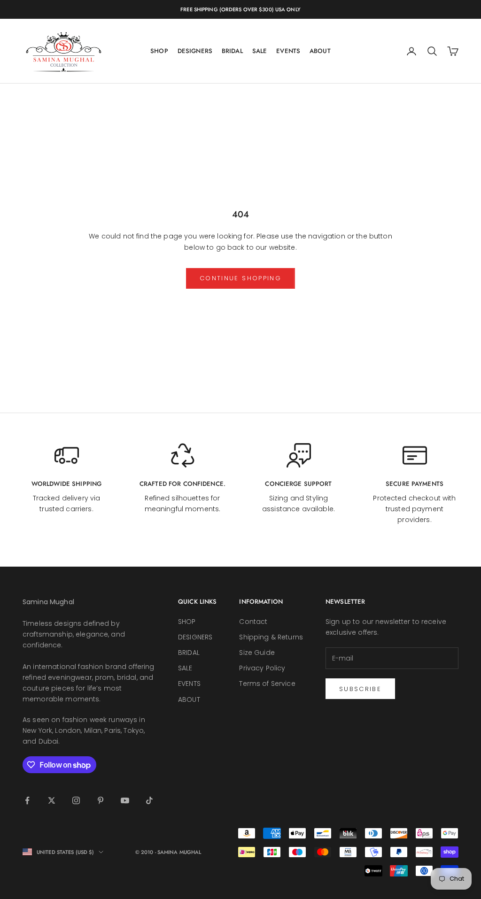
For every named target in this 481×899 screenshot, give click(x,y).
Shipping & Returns (271, 637)
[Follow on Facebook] (27, 800)
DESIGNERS (195, 50)
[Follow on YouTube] (125, 800)
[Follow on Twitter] (51, 800)
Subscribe (360, 688)
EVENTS (288, 50)
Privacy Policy (262, 668)
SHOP (159, 50)
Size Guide (256, 652)
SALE (259, 50)
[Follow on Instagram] (76, 800)
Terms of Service (267, 683)
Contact (253, 621)
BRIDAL (232, 50)
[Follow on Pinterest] (100, 800)
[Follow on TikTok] (149, 800)
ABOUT (320, 50)
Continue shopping (240, 278)
